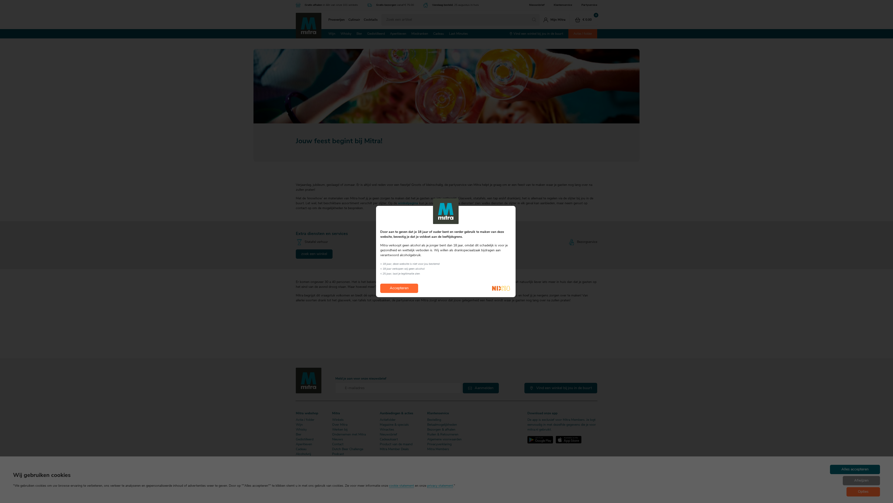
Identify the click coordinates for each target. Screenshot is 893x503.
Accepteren (399, 288)
